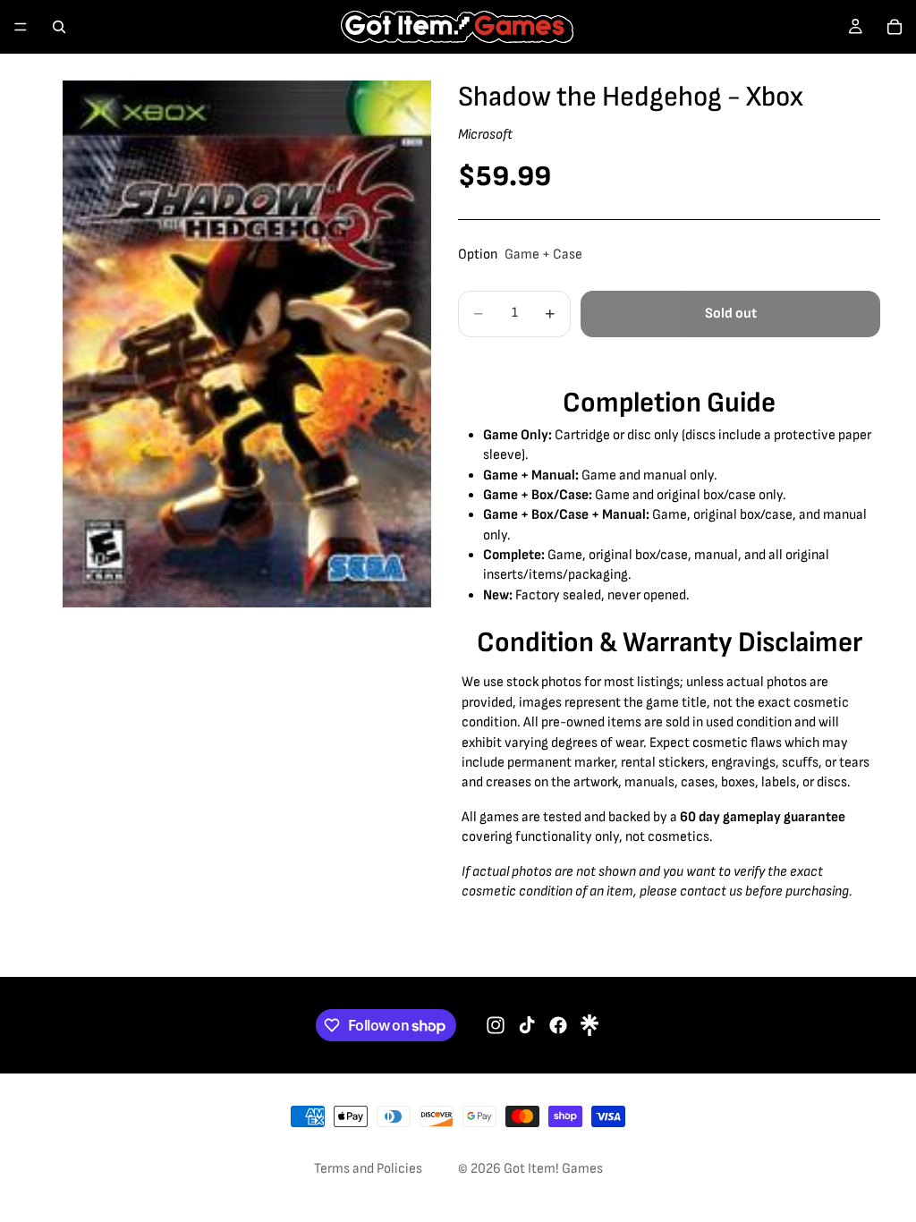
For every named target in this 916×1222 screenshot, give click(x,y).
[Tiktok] (527, 1025)
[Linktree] (589, 1025)
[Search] (59, 27)
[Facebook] (558, 1025)
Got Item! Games (553, 1168)
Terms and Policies (368, 1168)
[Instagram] (495, 1025)
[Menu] (20, 26)
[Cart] (894, 27)
